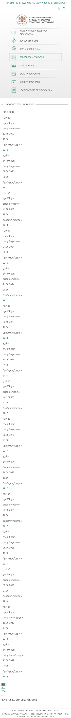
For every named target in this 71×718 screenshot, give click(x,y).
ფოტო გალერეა (30, 73)
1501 (64, 8)
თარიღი (8, 112)
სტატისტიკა (27, 65)
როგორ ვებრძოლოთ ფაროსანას (33, 32)
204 (3, 691)
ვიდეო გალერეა (30, 82)
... (2, 681)
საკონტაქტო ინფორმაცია (36, 90)
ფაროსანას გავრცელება (51, 3)
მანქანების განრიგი (32, 57)
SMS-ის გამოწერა (20, 3)
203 (3, 688)
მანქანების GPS (29, 40)
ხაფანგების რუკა (30, 49)
